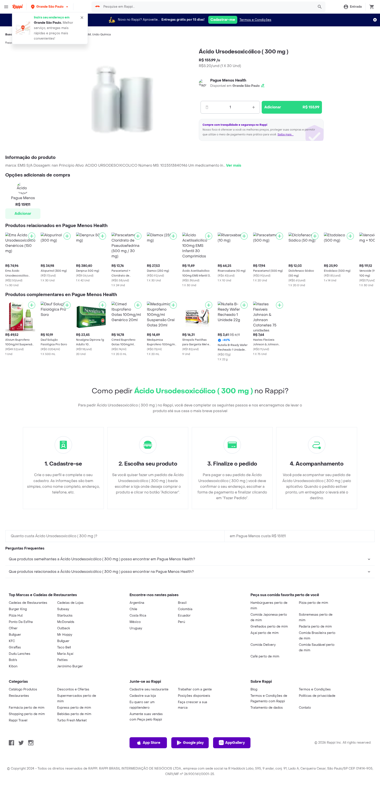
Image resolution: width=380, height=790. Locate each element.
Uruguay (136, 628)
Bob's (13, 660)
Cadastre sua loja (143, 696)
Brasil (182, 603)
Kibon (13, 666)
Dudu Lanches (19, 654)
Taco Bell (64, 647)
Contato (305, 708)
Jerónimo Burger (70, 666)
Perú (181, 622)
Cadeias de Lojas (70, 603)
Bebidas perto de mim (74, 714)
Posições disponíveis (194, 696)
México (135, 622)
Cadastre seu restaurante (149, 689)
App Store (151, 742)
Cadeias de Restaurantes (28, 603)
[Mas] (253, 107)
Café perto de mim (264, 656)
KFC (12, 641)
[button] (50, 6)
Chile (133, 609)
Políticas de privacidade (317, 696)
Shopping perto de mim (27, 714)
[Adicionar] (31, 236)
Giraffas (15, 647)
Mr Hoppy (64, 635)
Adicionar (23, 213)
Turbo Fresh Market (72, 720)
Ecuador (184, 615)
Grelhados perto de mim (269, 626)
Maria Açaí (65, 654)
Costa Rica (138, 615)
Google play (193, 742)
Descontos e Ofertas (73, 689)
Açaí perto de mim (264, 633)
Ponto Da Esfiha (21, 622)
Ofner (13, 628)
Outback (63, 628)
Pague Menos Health (228, 80)
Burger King (18, 609)
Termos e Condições (255, 20)
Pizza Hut (16, 615)
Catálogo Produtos (23, 689)
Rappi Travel (18, 720)
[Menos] (207, 107)
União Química (101, 34)
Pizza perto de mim (313, 603)
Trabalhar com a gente (195, 689)
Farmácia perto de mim (26, 708)
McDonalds (65, 622)
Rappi (9, 42)
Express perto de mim (74, 708)
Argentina (137, 603)
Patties (62, 660)
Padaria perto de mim (315, 626)
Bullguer (15, 635)
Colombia (185, 609)
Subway (63, 609)
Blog (253, 689)
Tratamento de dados (266, 708)
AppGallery (235, 742)
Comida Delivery (263, 645)
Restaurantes (19, 696)
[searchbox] (207, 7)
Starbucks (65, 615)
